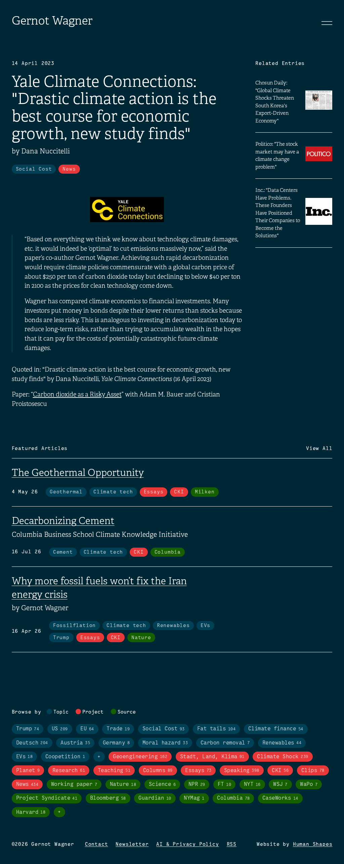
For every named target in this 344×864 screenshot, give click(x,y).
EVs (205, 625)
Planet (28, 770)
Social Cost (34, 169)
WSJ (280, 784)
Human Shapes (313, 844)
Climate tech (113, 492)
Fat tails (216, 728)
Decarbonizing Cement (63, 521)
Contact (96, 844)
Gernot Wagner (52, 20)
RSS (231, 844)
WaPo (308, 784)
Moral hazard (165, 743)
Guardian (154, 798)
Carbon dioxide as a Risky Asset (77, 394)
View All (319, 448)
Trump (61, 637)
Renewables (173, 625)
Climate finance (275, 728)
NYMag (194, 798)
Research (68, 770)
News (69, 169)
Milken (205, 492)
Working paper (74, 784)
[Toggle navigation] (326, 23)
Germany (116, 743)
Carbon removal (225, 743)
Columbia (168, 552)
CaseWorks (280, 798)
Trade (118, 728)
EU (87, 728)
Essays (154, 492)
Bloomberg (108, 798)
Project (92, 712)
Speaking (241, 770)
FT (224, 784)
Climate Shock (282, 756)
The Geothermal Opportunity (78, 472)
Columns (158, 770)
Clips (313, 770)
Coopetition (65, 756)
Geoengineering (140, 756)
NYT (252, 784)
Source (127, 712)
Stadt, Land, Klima (212, 756)
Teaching (114, 770)
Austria (75, 743)
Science (162, 784)
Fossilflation (74, 625)
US (60, 728)
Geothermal (66, 492)
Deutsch (32, 743)
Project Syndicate (47, 798)
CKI (179, 492)
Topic (61, 712)
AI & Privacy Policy (187, 844)
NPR (196, 784)
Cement (63, 552)
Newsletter (132, 844)
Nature (141, 637)
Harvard (31, 812)
